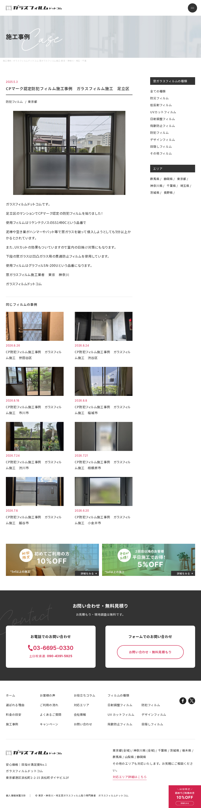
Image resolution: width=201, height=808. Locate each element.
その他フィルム (161, 153)
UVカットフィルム (163, 112)
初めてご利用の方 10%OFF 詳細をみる (185, 796)
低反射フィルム (161, 105)
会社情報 (80, 714)
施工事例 (12, 724)
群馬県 (154, 179)
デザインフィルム (162, 140)
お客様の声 (47, 695)
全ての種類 (158, 91)
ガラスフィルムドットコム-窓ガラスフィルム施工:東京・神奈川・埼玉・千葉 (34, 7)
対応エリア (81, 705)
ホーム (10, 695)
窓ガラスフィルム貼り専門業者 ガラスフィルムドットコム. (83, 795)
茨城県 (154, 192)
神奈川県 (156, 186)
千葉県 (171, 186)
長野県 (168, 192)
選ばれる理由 (15, 705)
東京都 (181, 179)
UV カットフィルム (121, 714)
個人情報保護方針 (16, 795)
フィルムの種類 (118, 695)
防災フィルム (159, 98)
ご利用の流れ (49, 705)
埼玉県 (184, 186)
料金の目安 (13, 714)
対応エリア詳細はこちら (130, 777)
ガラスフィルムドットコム (34, 752)
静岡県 (168, 179)
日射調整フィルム (162, 119)
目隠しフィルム (161, 146)
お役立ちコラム (84, 695)
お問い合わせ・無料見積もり (150, 652)
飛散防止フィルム (162, 126)
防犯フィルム (159, 132)
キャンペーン (49, 724)
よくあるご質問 (50, 714)
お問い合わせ (83, 724)
